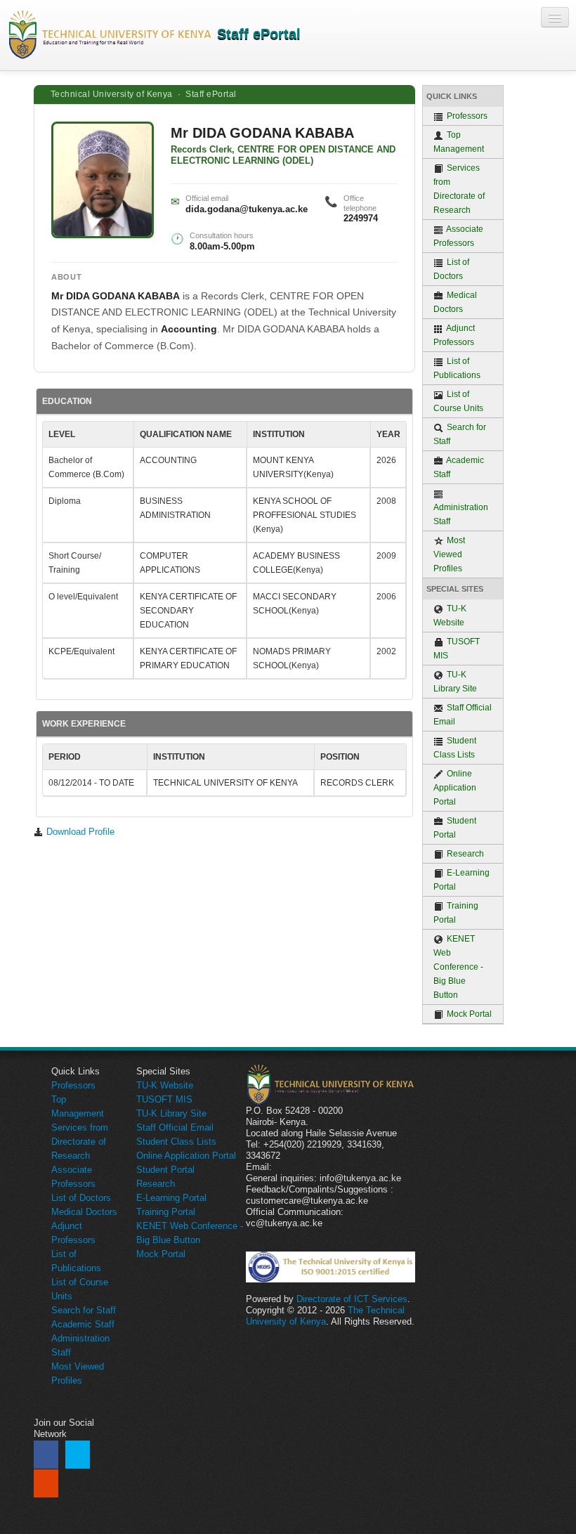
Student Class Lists (454, 748)
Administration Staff (460, 514)
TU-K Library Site (455, 682)
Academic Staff (458, 467)
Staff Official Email (462, 715)
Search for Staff (459, 434)
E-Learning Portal (461, 880)
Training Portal (455, 913)
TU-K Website (449, 616)
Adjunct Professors (454, 335)
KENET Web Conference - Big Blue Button (458, 967)
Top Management (458, 142)
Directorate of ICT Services (351, 1299)
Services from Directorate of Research (459, 189)
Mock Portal (468, 1014)
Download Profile (79, 831)
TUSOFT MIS (456, 649)
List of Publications (456, 368)
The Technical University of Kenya (325, 1316)
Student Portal (454, 828)
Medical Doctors (455, 302)
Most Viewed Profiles (449, 554)
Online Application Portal (454, 788)
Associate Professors (458, 236)
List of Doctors (451, 269)
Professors (466, 116)
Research (464, 854)
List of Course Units (458, 401)
